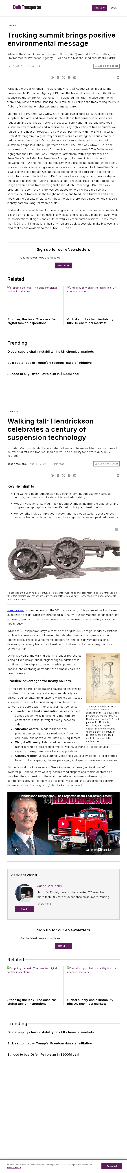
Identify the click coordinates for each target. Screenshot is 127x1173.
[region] (63, 1166)
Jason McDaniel (17, 463)
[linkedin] (57, 77)
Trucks (11, 25)
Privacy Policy (14, 1167)
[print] (118, 77)
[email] (74, 77)
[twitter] (63, 77)
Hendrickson (15, 610)
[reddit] (69, 77)
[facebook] (52, 77)
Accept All (112, 1166)
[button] (9, 8)
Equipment (13, 411)
